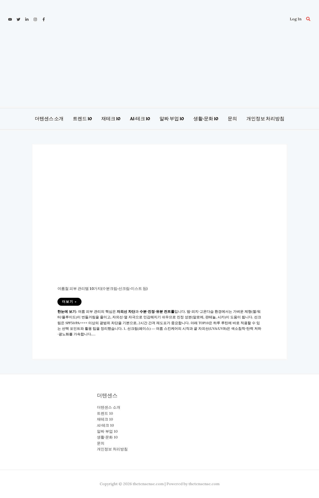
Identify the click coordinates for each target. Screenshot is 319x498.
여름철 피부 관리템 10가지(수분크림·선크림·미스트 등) (102, 288)
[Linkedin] (27, 19)
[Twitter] (18, 19)
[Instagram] (35, 19)
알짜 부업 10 (107, 431)
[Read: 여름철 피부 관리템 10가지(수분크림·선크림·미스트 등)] (159, 221)
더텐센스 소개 (108, 407)
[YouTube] (10, 19)
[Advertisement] (159, 68)
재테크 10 (105, 419)
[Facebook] (44, 19)
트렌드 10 (105, 413)
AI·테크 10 (105, 425)
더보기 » (69, 303)
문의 (100, 443)
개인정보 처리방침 (112, 449)
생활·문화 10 (107, 437)
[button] (308, 19)
